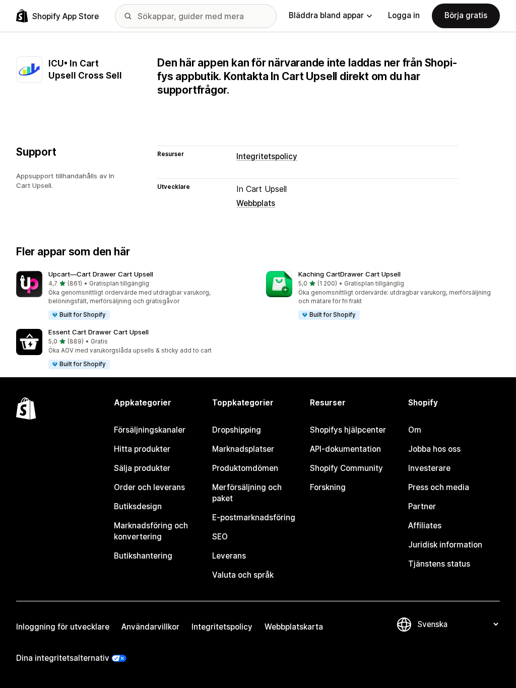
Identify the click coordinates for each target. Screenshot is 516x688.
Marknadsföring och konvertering (151, 531)
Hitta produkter (142, 449)
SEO (220, 536)
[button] (133, 296)
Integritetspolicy (266, 156)
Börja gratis (465, 15)
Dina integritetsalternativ (62, 658)
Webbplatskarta (294, 627)
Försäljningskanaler (149, 430)
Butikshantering (143, 556)
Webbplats (255, 203)
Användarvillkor (150, 627)
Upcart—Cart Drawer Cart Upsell (100, 274)
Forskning (328, 487)
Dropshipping (236, 430)
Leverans (229, 556)
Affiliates (424, 525)
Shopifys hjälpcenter (348, 430)
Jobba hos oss (434, 449)
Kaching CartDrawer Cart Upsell (349, 274)
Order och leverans (149, 487)
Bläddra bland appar (326, 15)
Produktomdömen (245, 468)
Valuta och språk (243, 575)
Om (414, 430)
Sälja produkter (142, 468)
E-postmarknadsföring (253, 517)
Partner (422, 506)
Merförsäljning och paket (247, 493)
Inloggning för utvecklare (62, 627)
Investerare (429, 468)
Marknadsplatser (243, 449)
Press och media (438, 487)
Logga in (404, 15)
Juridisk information (445, 544)
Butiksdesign (138, 506)
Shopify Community (346, 468)
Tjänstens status (439, 564)
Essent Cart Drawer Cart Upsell (98, 332)
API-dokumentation (345, 449)
